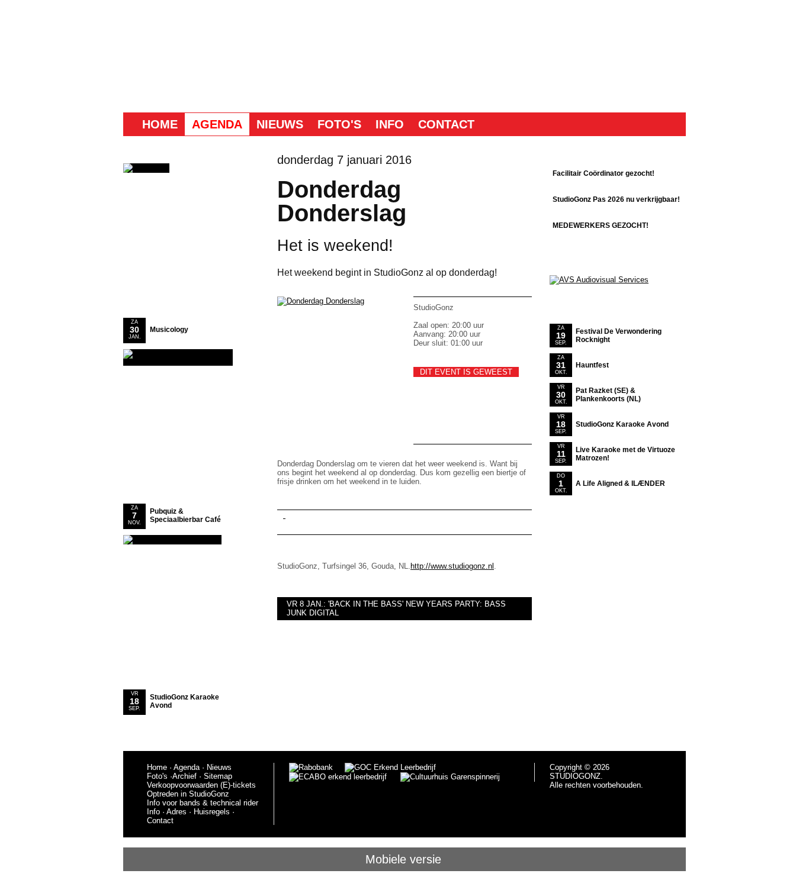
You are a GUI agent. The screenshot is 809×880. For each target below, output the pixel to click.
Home (160, 124)
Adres (176, 811)
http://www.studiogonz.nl (452, 566)
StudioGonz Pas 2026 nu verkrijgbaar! (616, 199)
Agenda (217, 124)
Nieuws (279, 124)
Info (389, 124)
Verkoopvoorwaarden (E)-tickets (201, 785)
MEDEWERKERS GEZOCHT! (601, 225)
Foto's (339, 124)
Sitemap (218, 776)
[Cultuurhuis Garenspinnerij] (443, 776)
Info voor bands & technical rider (202, 802)
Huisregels (212, 811)
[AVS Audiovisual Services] (599, 279)
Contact (446, 124)
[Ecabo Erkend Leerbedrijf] (338, 776)
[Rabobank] (311, 767)
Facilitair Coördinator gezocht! (603, 173)
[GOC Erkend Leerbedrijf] (391, 767)
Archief (184, 776)
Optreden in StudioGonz (188, 793)
